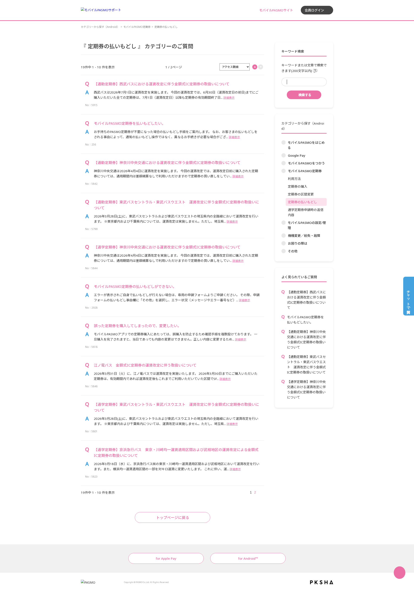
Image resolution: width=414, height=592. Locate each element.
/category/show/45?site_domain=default (283, 235)
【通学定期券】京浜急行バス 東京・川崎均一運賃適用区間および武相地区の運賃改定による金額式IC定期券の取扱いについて (176, 452)
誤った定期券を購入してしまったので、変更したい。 (137, 325)
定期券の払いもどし (302, 202)
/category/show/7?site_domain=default (283, 155)
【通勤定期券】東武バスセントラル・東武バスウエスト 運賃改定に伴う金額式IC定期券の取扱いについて (306, 364)
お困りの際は (297, 243)
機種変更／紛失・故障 (304, 235)
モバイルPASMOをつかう (306, 163)
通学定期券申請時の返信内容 (305, 212)
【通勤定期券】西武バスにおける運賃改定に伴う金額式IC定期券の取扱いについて (306, 300)
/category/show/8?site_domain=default (283, 163)
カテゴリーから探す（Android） (100, 27)
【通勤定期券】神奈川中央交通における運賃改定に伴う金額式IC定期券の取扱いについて (306, 339)
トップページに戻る (172, 517)
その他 (293, 251)
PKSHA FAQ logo (321, 582)
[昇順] (254, 66)
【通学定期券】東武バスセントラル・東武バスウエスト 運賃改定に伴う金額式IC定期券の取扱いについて (176, 407)
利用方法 (294, 179)
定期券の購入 (297, 186)
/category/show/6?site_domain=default (283, 142)
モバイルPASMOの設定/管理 (307, 225)
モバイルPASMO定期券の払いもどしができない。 (135, 286)
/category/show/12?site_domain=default (283, 243)
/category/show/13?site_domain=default (283, 251)
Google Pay (296, 155)
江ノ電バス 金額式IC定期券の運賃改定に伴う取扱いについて (145, 365)
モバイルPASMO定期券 (137, 27)
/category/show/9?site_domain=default (283, 171)
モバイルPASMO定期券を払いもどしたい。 (305, 319)
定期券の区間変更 (301, 194)
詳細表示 (229, 98)
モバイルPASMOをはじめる (306, 145)
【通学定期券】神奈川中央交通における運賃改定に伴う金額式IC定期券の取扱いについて (306, 389)
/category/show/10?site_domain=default (283, 222)
